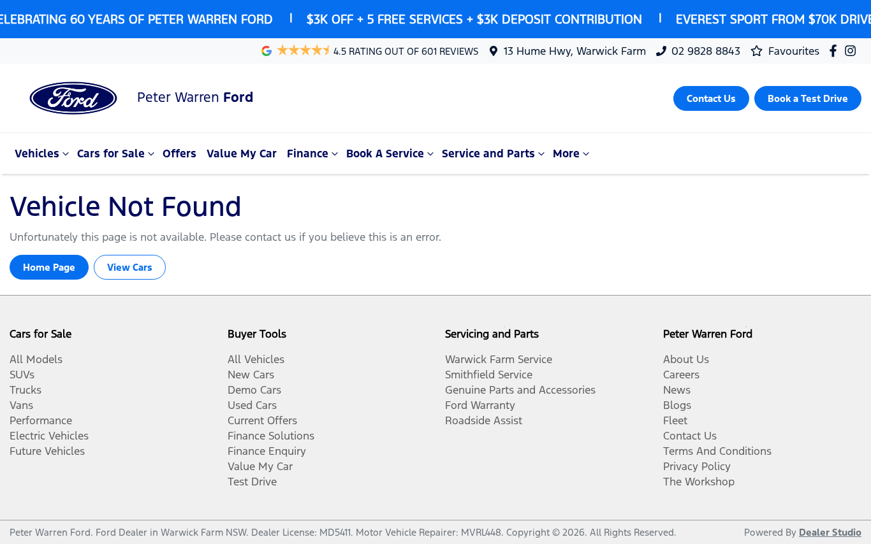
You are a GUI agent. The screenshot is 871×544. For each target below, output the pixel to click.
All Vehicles (256, 359)
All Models (36, 359)
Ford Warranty (480, 405)
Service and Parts (488, 154)
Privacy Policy (697, 466)
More (566, 154)
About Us (686, 359)
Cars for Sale (111, 154)
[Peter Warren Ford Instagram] (852, 51)
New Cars (251, 375)
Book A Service (385, 154)
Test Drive (252, 482)
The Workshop (699, 482)
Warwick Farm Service (498, 359)
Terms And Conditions (717, 451)
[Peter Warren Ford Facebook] (835, 51)
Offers (179, 154)
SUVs (22, 375)
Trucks (25, 390)
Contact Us (690, 436)
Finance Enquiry (267, 451)
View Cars (129, 267)
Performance (41, 420)
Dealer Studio (830, 532)
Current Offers (262, 420)
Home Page (49, 267)
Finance (307, 154)
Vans (21, 405)
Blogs (677, 405)
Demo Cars (254, 390)
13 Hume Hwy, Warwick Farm (575, 51)
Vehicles (37, 154)
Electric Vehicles (49, 436)
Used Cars (252, 405)
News (677, 390)
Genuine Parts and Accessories (520, 390)
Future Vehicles (47, 451)
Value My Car (242, 154)
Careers (681, 375)
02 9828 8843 (705, 51)
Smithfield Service (488, 375)
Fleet (675, 420)
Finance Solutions (271, 436)
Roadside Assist (483, 420)
